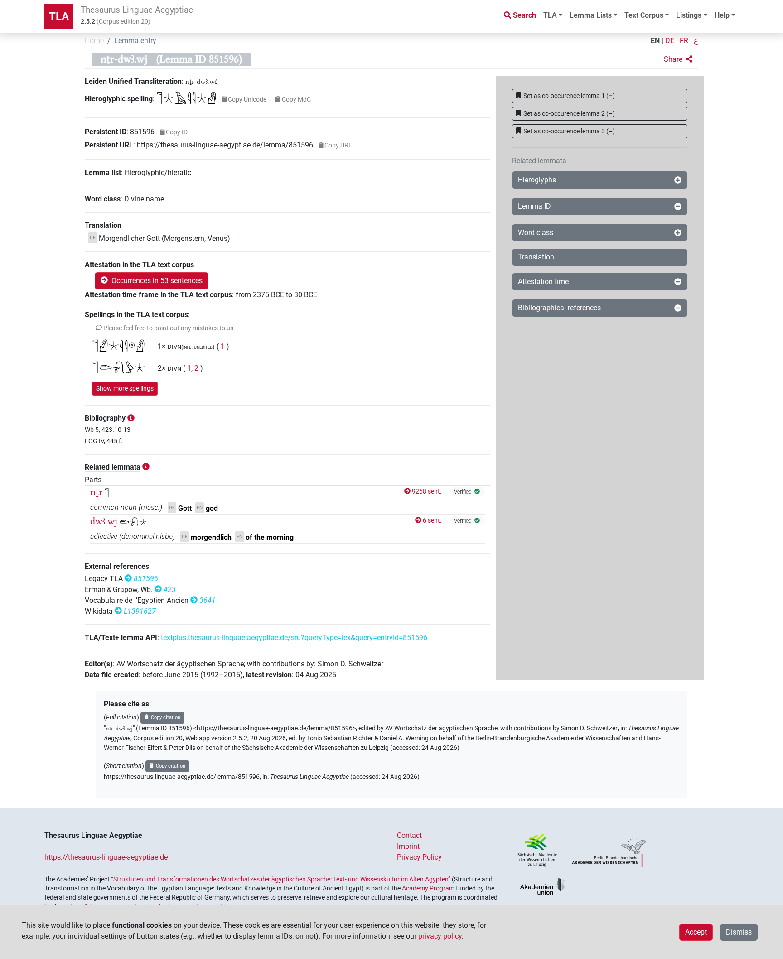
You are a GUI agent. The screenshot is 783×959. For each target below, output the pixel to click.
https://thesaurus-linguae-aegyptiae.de (106, 857)
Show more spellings (125, 388)
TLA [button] (550, 15)
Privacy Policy (419, 857)
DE (669, 40)
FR (684, 40)
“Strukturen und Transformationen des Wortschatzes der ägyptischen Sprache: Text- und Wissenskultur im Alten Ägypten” (280, 879)
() (569, 95)
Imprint (408, 846)
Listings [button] (688, 15)
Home (94, 40)
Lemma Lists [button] (591, 15)
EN (655, 40)
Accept (696, 932)
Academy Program (428, 888)
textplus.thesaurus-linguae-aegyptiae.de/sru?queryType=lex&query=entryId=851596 (294, 637)
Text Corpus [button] (643, 15)
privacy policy (440, 936)
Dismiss (739, 932)
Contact (409, 835)
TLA (59, 16)
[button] (678, 59)
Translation (536, 257)
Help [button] (722, 15)
